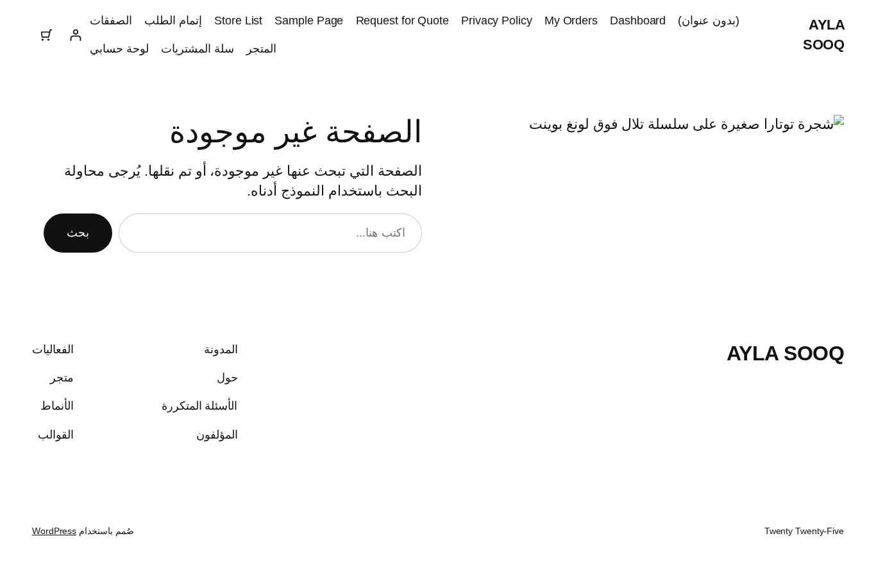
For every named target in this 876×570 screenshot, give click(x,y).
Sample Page (308, 20)
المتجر (261, 48)
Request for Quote (402, 20)
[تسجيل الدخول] (75, 35)
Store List (238, 20)
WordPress (54, 531)
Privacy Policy (496, 20)
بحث (78, 232)
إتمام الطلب (173, 20)
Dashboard (638, 20)
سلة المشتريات (197, 48)
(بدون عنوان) (708, 20)
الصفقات (111, 20)
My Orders (571, 20)
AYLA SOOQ (786, 353)
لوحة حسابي (119, 48)
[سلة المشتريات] (46, 35)
